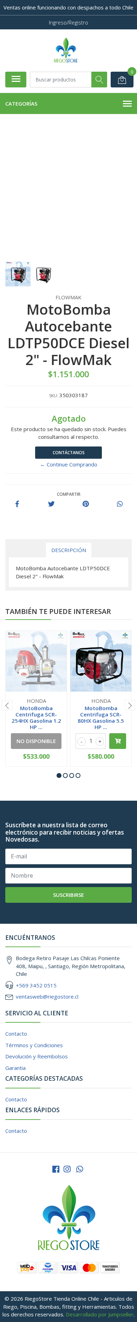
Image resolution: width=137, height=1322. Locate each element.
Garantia (15, 1067)
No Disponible (36, 740)
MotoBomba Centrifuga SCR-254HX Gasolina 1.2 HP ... (36, 718)
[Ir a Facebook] (55, 1169)
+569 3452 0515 (36, 985)
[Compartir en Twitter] (51, 504)
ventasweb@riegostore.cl (47, 996)
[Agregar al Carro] (117, 741)
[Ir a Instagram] (67, 1169)
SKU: (53, 396)
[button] (59, 775)
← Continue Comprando (68, 464)
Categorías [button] (21, 103)
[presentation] (7, 705)
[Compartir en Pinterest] (86, 504)
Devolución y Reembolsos (36, 1056)
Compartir (68, 494)
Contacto (16, 1033)
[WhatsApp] (80, 1169)
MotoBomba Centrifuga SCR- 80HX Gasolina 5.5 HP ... (101, 718)
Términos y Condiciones (34, 1045)
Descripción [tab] (68, 549)
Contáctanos (69, 453)
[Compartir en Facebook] (17, 504)
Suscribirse (68, 894)
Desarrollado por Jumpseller (99, 1314)
